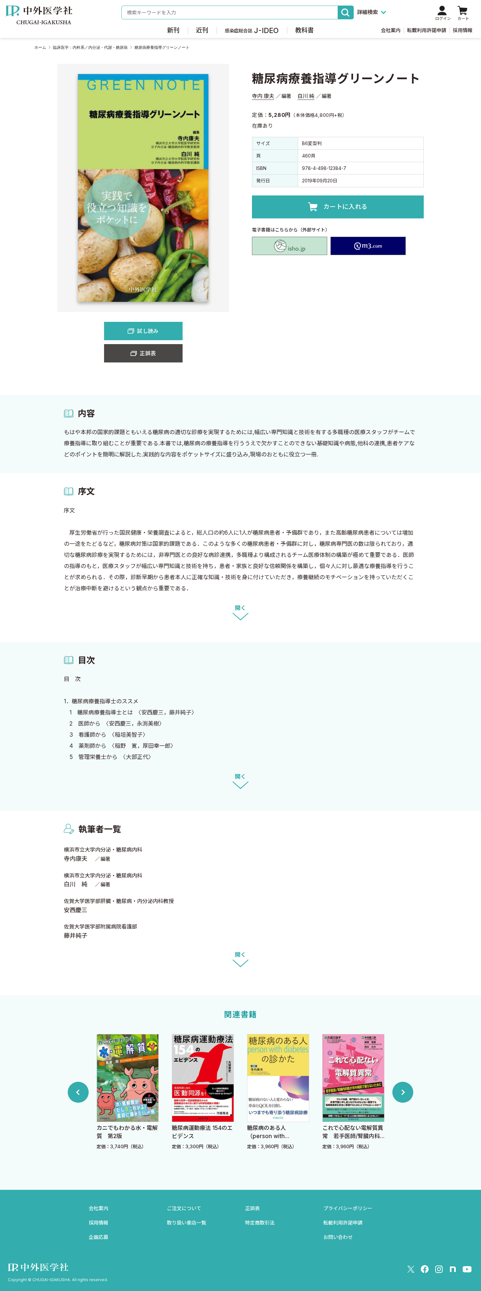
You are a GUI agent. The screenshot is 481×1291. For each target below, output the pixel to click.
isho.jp (289, 246)
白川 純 (305, 96)
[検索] (346, 12)
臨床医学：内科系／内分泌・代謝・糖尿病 (90, 47)
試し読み (147, 331)
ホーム (40, 47)
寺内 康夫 (263, 96)
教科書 (304, 30)
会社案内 (391, 30)
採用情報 (462, 30)
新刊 (173, 30)
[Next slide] (402, 1092)
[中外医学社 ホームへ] (38, 19)
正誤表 (148, 353)
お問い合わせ (338, 1237)
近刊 (202, 30)
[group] (128, 1092)
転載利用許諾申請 (426, 30)
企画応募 (98, 1237)
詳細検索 (367, 12)
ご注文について (184, 1208)
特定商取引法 (260, 1223)
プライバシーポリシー (347, 1208)
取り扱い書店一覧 (186, 1223)
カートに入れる (345, 207)
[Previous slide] (78, 1092)
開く (240, 608)
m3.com (368, 246)
